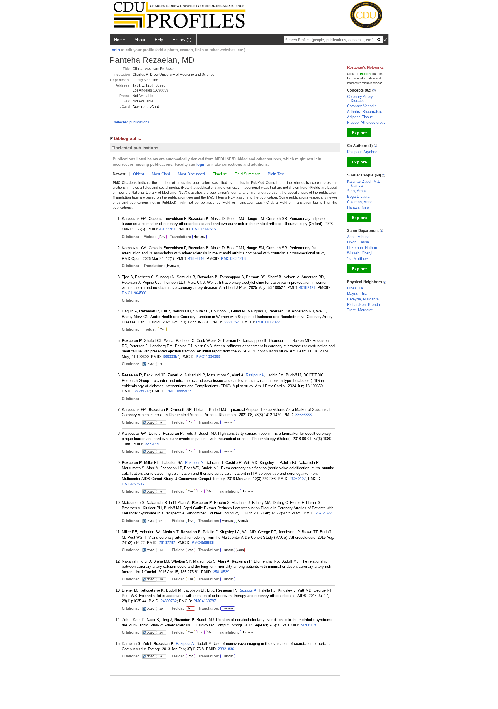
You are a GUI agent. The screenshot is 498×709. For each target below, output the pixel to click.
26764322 (324, 513)
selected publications (131, 122)
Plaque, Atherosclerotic (366, 122)
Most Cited (161, 174)
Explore (359, 132)
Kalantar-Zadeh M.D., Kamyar (365, 183)
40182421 (307, 287)
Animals (243, 520)
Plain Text (276, 174)
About (140, 39)
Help (159, 39)
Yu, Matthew (357, 258)
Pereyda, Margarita (363, 299)
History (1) (182, 39)
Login (115, 50)
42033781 (167, 229)
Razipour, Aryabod (362, 152)
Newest (119, 174)
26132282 (167, 542)
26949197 (298, 479)
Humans (199, 236)
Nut (189, 521)
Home (119, 39)
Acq (190, 609)
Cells (240, 550)
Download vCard (146, 107)
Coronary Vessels (361, 106)
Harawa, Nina (358, 207)
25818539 (221, 572)
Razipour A (255, 375)
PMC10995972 (179, 391)
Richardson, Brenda (363, 304)
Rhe (162, 237)
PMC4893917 (133, 484)
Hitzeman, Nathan (362, 247)
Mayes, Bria (357, 293)
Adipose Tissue (360, 117)
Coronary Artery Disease (360, 98)
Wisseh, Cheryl (359, 253)
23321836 (226, 649)
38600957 (171, 356)
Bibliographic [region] (127, 138)
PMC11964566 (134, 293)
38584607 (142, 391)
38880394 (231, 322)
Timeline (220, 174)
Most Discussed (191, 174)
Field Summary (247, 174)
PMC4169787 (204, 601)
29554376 (152, 444)
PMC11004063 (208, 356)
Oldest (138, 174)
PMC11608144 (268, 322)
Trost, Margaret (360, 310)
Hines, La (355, 288)
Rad (199, 491)
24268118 (308, 625)
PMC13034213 (233, 258)
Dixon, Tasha (358, 242)
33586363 (303, 415)
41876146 (196, 258)
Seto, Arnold (357, 191)
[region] (225, 147)
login (200, 164)
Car (161, 329)
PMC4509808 (203, 542)
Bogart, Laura (358, 196)
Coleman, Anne (359, 202)
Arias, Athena (358, 237)
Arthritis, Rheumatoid (364, 111)
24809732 (169, 601)
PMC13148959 (204, 229)
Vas (209, 491)
